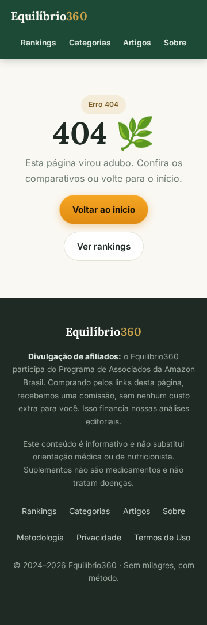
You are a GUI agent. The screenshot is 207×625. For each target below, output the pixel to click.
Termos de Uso (162, 537)
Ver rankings (104, 246)
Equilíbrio (49, 16)
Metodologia (40, 537)
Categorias (90, 42)
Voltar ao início (103, 209)
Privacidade (98, 537)
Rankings (38, 42)
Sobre (175, 42)
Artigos (137, 42)
